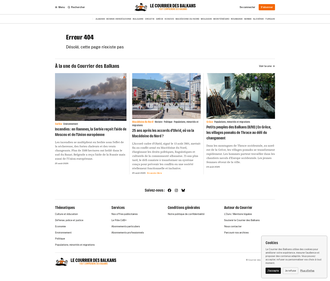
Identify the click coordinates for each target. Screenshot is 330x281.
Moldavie (206, 19)
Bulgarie (138, 19)
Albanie (100, 19)
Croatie (150, 19)
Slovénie (258, 19)
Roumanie (237, 19)
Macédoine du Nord (187, 19)
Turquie (270, 19)
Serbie (248, 19)
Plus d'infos (307, 270)
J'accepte (273, 270)
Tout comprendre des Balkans (173, 9)
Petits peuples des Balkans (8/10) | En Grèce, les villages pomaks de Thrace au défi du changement (238, 132)
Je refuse (290, 270)
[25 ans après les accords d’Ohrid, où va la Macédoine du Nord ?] (166, 96)
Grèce (159, 19)
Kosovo (169, 19)
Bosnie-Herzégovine (118, 19)
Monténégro (221, 19)
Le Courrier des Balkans (173, 6)
